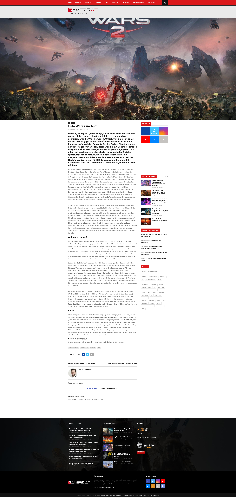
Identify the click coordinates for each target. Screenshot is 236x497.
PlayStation (157, 295)
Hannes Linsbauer (158, 187)
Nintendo (161, 292)
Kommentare (92, 388)
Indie (149, 287)
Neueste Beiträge (149, 176)
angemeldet (77, 399)
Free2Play (150, 281)
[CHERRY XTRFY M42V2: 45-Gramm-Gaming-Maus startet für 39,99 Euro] (146, 201)
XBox (99, 347)
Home (70, 3)
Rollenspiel (158, 298)
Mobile (154, 292)
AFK (106, 3)
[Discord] (163, 486)
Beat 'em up (162, 276)
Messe (143, 292)
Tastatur (144, 306)
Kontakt (151, 3)
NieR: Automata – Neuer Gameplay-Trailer (122, 363)
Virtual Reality (159, 306)
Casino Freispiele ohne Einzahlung (146, 437)
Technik (115, 3)
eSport (98, 3)
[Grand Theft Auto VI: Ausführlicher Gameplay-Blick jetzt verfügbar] (146, 183)
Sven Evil (118, 439)
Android (144, 276)
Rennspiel (144, 298)
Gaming (78, 3)
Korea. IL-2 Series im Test (122, 462)
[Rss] (153, 486)
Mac (155, 290)
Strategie (92, 347)
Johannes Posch (74, 129)
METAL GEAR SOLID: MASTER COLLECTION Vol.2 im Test (123, 454)
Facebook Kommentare (109, 388)
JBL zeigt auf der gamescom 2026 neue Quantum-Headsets (159, 192)
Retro (151, 298)
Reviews (88, 3)
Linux (150, 290)
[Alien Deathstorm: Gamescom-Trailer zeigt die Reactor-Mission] (146, 221)
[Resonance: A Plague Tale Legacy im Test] (108, 431)
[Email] (148, 486)
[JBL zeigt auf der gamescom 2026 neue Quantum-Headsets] (146, 193)
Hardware (153, 284)
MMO (149, 292)
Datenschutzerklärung (118, 495)
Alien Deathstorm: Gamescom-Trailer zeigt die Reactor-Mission (159, 220)
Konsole (83, 347)
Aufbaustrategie (153, 276)
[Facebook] (148, 481)
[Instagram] (158, 481)
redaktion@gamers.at (107, 487)
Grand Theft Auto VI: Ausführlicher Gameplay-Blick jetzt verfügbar (158, 183)
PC (69, 122)
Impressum (109, 495)
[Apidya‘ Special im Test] (108, 439)
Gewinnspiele (138, 3)
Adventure (157, 273)
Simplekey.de (140, 433)
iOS (154, 287)
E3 (142, 279)
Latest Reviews (109, 423)
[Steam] (158, 486)
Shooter (144, 300)
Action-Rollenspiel (147, 273)
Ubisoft (151, 306)
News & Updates (75, 423)
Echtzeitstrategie (73, 347)
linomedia (142, 495)
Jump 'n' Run (161, 287)
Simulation (151, 300)
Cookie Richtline (128, 495)
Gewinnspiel (145, 284)
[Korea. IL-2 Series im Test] (108, 464)
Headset (161, 284)
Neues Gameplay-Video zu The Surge (81, 363)
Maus (160, 290)
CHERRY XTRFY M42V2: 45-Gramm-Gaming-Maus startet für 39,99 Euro (159, 201)
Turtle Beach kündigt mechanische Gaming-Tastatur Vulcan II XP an (81, 464)
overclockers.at (155, 495)
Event (143, 281)
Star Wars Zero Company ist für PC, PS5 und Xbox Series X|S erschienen (160, 211)
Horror (144, 287)
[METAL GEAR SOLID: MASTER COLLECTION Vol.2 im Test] (108, 455)
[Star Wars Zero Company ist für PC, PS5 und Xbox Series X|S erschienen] (146, 211)
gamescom (158, 281)
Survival (152, 303)
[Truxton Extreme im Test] (108, 447)
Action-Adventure (152, 271)
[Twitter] (153, 481)
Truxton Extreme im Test (122, 445)
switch (158, 303)
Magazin (126, 3)
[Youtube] (163, 481)
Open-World (145, 295)
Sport (158, 300)
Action (143, 271)
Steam (164, 300)
